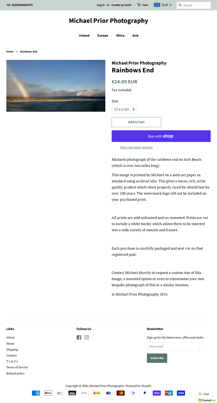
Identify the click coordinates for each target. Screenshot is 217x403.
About (10, 337)
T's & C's (12, 361)
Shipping (12, 349)
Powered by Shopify (139, 386)
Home (10, 52)
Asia (135, 35)
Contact (11, 355)
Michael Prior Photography (108, 21)
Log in (101, 5)
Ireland (84, 35)
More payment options (136, 147)
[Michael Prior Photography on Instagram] (86, 338)
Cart (145, 5)
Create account (121, 5)
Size (115, 101)
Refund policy (15, 373)
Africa (120, 35)
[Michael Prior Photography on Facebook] (79, 338)
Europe (102, 35)
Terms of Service (17, 367)
